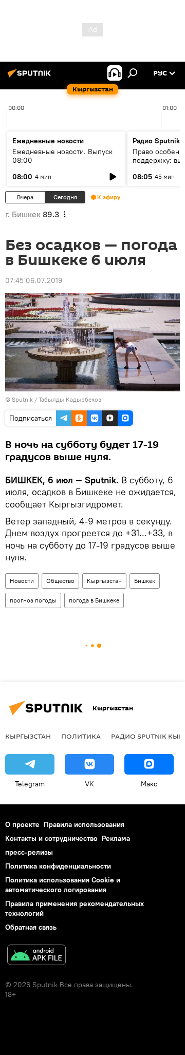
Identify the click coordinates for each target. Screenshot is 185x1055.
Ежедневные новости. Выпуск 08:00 (62, 156)
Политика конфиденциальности (58, 866)
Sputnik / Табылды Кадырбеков (56, 399)
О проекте (22, 824)
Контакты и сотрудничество (51, 838)
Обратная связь (31, 927)
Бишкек (144, 581)
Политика (81, 736)
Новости (22, 581)
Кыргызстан (104, 581)
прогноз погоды (33, 600)
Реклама (116, 838)
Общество (60, 581)
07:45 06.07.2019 (33, 280)
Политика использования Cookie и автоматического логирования (62, 884)
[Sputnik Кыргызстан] (31, 77)
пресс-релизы (29, 852)
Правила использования (84, 824)
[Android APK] (36, 956)
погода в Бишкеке (94, 600)
